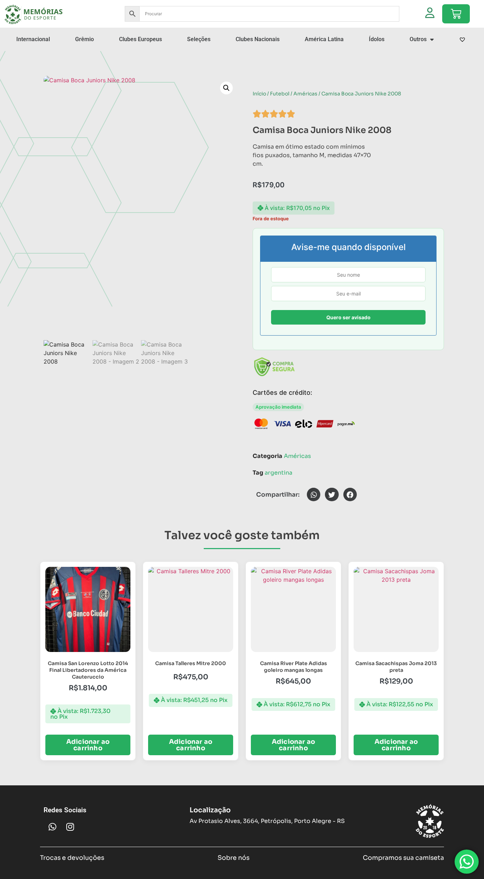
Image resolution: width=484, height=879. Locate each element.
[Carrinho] (456, 13)
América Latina (324, 39)
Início (259, 93)
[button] (226, 88)
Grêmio (84, 39)
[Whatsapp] (52, 826)
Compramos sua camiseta (403, 858)
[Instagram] (70, 826)
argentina (278, 472)
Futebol (279, 93)
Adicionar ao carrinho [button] (87, 745)
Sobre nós (233, 858)
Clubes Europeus (140, 39)
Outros (418, 39)
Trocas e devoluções (72, 858)
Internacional (33, 39)
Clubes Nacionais (258, 39)
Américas (305, 93)
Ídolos (376, 39)
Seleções (198, 39)
